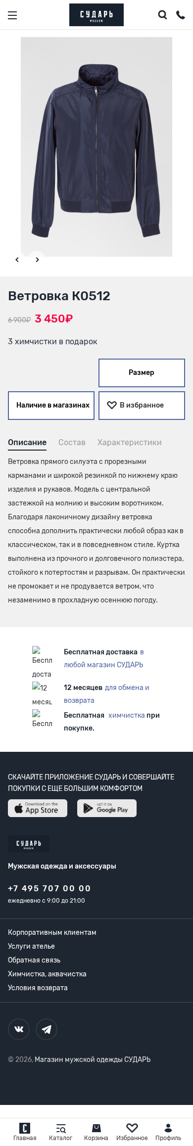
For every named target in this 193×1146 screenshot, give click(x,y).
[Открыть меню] (12, 15)
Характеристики (129, 442)
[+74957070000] (180, 16)
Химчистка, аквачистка (47, 974)
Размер (141, 372)
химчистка (126, 715)
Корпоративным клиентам (52, 932)
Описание (27, 442)
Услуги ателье (31, 946)
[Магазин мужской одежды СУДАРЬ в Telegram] (46, 1029)
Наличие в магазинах (53, 405)
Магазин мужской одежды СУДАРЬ (92, 1059)
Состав (72, 442)
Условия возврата (38, 988)
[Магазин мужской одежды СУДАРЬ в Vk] (19, 1029)
